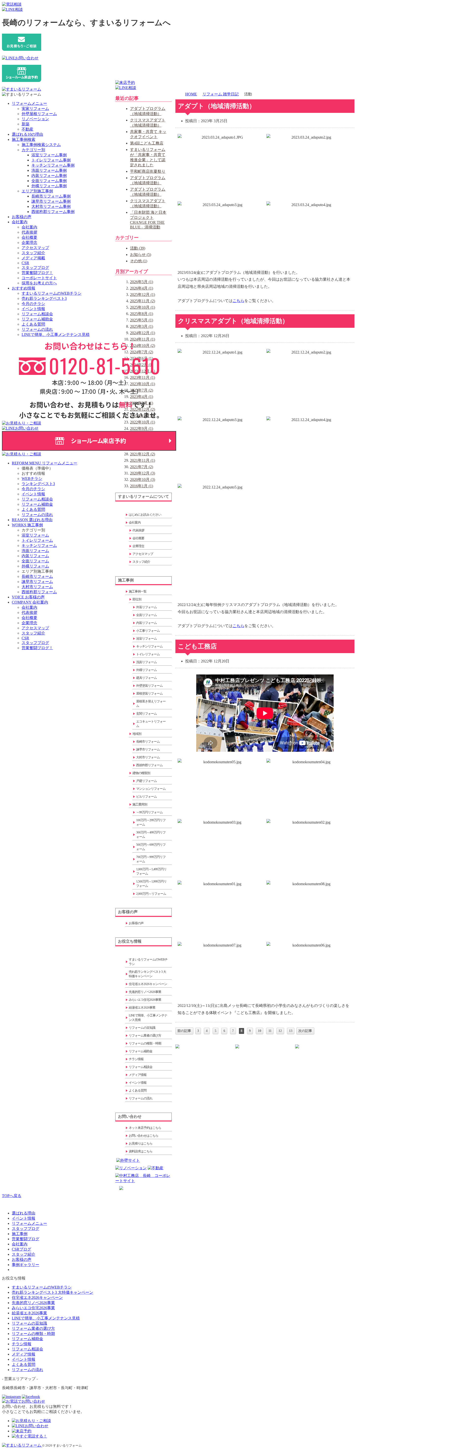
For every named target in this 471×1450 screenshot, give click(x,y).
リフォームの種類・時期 (33, 1333)
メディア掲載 (33, 258)
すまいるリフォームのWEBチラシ (51, 293)
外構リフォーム (35, 566)
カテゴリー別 (33, 150)
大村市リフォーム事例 (51, 206)
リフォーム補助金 (37, 319)
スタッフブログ (35, 267)
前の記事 (184, 1031)
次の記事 (305, 1031)
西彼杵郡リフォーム (39, 592)
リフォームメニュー (29, 103)
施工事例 (19, 1234)
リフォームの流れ (37, 329)
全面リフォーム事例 (49, 181)
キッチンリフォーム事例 (53, 165)
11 (270, 1031)
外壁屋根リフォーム (39, 114)
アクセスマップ (35, 248)
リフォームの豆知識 (29, 1323)
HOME (191, 94)
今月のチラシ (33, 304)
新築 (25, 124)
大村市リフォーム (37, 587)
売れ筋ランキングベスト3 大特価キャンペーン (52, 1292)
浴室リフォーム (35, 535)
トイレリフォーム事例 (51, 160)
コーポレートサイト (39, 278)
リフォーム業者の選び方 (33, 1328)
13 (290, 1031)
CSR (25, 263)
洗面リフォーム (35, 551)
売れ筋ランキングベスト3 (44, 298)
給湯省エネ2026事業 (29, 1313)
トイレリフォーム (37, 540)
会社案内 (19, 222)
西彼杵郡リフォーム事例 (53, 212)
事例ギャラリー (25, 1265)
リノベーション (35, 119)
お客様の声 (21, 217)
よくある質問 (33, 324)
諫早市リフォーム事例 (51, 201)
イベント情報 (33, 309)
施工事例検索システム (41, 145)
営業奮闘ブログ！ (37, 273)
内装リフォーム (35, 556)
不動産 (27, 129)
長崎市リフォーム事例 (51, 196)
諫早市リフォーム (37, 582)
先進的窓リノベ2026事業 (33, 1303)
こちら (238, 301)
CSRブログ (21, 1249)
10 (259, 1031)
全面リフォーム (35, 561)
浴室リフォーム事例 (49, 155)
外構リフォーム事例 (49, 186)
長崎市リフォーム (37, 576)
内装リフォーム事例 (49, 175)
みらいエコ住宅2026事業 (33, 1308)
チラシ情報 (21, 1344)
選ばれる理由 (23, 1213)
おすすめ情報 (23, 288)
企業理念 (29, 242)
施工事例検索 (23, 139)
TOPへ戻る (11, 1196)
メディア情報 (23, 1354)
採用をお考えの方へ (39, 283)
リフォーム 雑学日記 (220, 94)
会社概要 (29, 237)
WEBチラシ (32, 478)
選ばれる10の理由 (27, 134)
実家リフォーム (35, 108)
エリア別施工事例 (37, 191)
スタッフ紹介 (33, 253)
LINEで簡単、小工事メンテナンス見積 (56, 334)
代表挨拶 (29, 232)
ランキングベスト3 (38, 484)
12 (280, 1031)
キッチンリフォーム (39, 545)
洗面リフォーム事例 (49, 170)
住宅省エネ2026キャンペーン (37, 1297)
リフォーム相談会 (37, 314)
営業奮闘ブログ (25, 1239)
